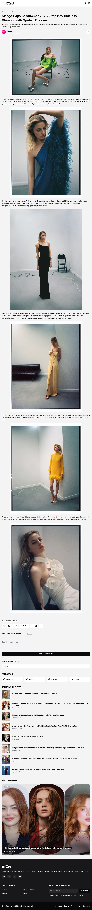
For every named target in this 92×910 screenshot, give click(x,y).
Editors (66, 906)
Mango (15, 620)
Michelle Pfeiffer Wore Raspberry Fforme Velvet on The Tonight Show (38, 769)
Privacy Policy (76, 906)
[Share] (88, 32)
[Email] (36, 626)
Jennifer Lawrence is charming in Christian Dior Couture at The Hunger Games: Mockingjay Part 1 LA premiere (50, 704)
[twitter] (9, 876)
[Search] (89, 3)
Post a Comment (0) (46, 654)
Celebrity (5, 890)
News (25, 893)
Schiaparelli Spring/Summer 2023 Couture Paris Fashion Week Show (38, 715)
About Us (58, 906)
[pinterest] (15, 876)
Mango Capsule (40, 99)
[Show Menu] (3, 3)
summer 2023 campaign (58, 517)
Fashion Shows (28, 890)
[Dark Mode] (85, 3)
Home (3, 12)
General (4, 893)
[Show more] (41, 626)
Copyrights (86, 906)
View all (29, 634)
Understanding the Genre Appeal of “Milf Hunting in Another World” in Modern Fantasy (45, 726)
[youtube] (20, 876)
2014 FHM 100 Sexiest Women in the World (28, 737)
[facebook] (4, 876)
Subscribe (84, 891)
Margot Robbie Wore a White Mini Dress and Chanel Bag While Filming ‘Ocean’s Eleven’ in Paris (48, 748)
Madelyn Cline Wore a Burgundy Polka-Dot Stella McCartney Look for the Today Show (44, 758)
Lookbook (10, 12)
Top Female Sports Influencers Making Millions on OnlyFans (34, 693)
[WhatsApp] (32, 626)
